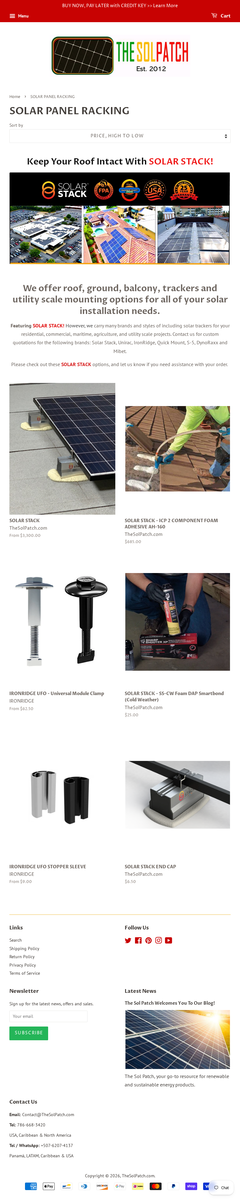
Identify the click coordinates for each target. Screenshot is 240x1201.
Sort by (16, 125)
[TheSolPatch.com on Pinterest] (148, 941)
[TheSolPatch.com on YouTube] (168, 941)
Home (14, 97)
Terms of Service (24, 973)
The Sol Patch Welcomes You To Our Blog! (170, 1003)
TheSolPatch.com (138, 1176)
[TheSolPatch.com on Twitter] (128, 941)
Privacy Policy (22, 965)
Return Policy (22, 956)
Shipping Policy (24, 948)
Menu (23, 16)
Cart (225, 16)
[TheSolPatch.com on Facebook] (138, 941)
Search (15, 940)
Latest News (140, 991)
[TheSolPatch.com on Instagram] (158, 941)
